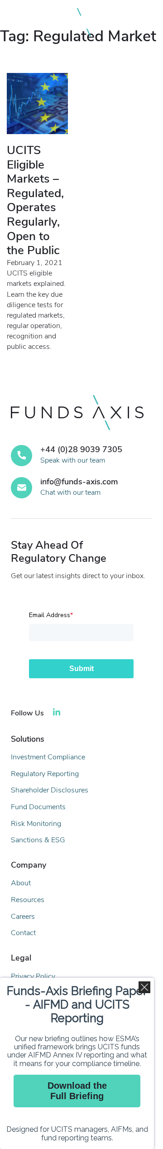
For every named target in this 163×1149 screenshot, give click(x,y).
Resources (27, 900)
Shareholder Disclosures (49, 790)
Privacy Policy (33, 976)
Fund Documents (38, 807)
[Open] (142, 22)
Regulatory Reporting (45, 774)
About (21, 883)
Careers (23, 917)
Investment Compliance (48, 757)
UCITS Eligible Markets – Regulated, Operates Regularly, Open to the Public (35, 200)
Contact (23, 933)
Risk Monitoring (36, 824)
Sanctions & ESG (38, 840)
